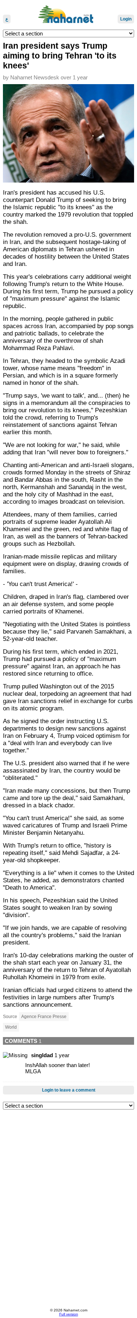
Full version (68, 1314)
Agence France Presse (43, 1016)
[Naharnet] (68, 14)
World (11, 1027)
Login (126, 19)
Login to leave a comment (68, 1090)
